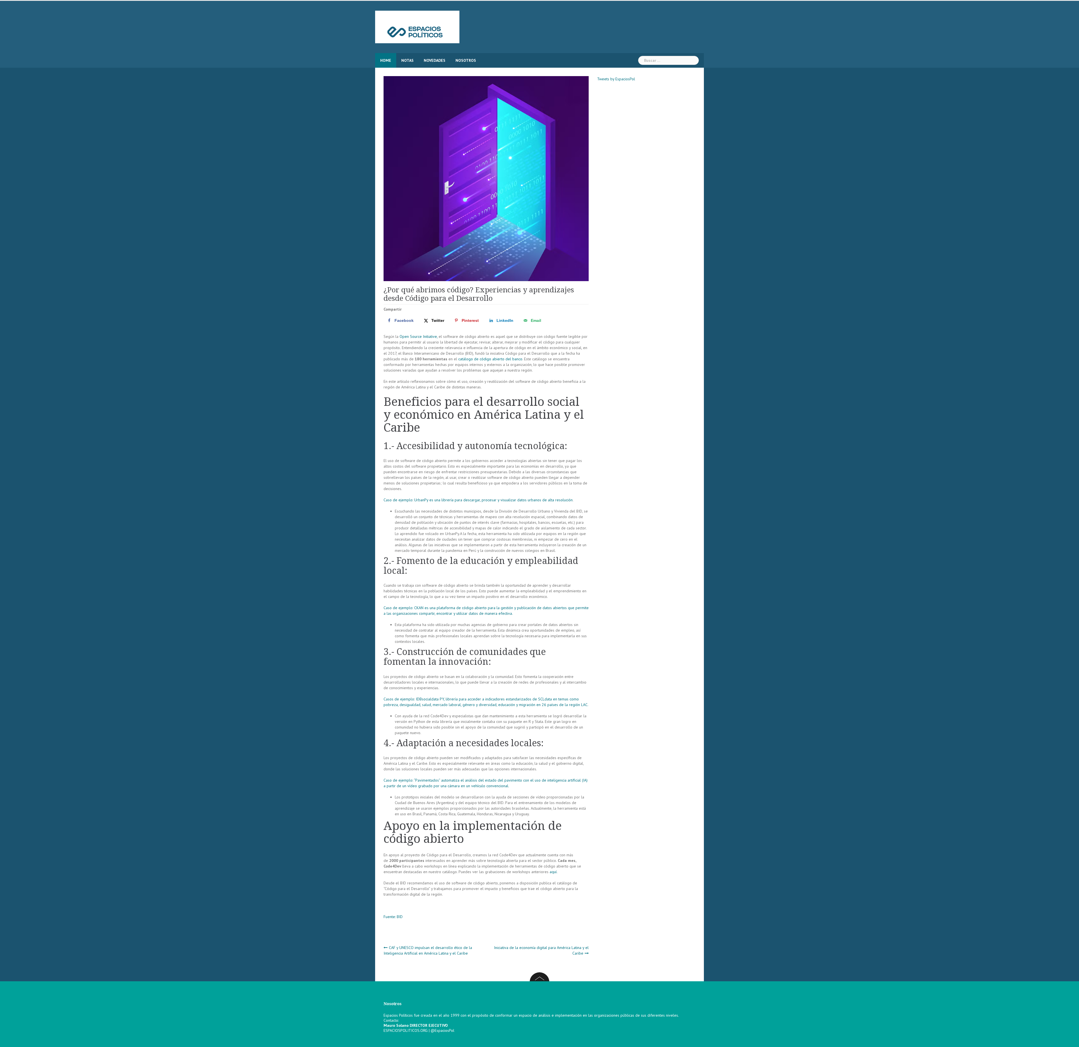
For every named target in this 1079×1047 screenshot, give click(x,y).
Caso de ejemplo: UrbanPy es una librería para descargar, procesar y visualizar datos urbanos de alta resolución (478, 499)
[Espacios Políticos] (417, 26)
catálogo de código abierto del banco (490, 358)
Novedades (434, 60)
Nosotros (465, 60)
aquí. (553, 871)
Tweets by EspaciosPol (616, 78)
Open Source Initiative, (419, 336)
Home (385, 60)
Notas (407, 60)
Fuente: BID (393, 916)
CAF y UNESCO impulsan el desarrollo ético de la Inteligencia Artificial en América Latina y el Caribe (428, 950)
